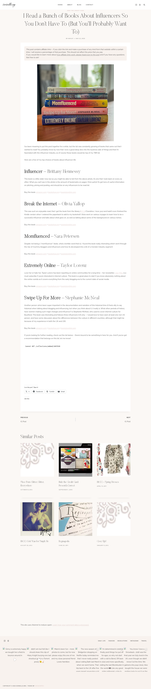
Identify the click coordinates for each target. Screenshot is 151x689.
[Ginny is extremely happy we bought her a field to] (15, 659)
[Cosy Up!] (113, 519)
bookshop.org (53, 192)
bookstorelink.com (68, 192)
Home (60, 5)
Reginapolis (64, 541)
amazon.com (41, 192)
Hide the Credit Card (75, 10)
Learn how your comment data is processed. (71, 625)
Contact (89, 5)
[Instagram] (136, 5)
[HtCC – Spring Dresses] (113, 460)
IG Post (24, 420)
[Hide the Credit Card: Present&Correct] (75, 460)
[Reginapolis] (75, 519)
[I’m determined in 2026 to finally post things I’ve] (112, 659)
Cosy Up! (101, 541)
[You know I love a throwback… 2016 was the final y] (136, 659)
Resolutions (122, 641)
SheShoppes (39, 686)
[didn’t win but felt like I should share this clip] (39, 659)
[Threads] (140, 5)
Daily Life (102, 641)
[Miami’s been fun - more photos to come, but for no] (63, 659)
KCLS (83, 211)
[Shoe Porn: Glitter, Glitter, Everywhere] (37, 460)
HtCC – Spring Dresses (108, 482)
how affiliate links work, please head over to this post (78, 55)
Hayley (70, 38)
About (69, 5)
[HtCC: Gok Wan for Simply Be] (37, 519)
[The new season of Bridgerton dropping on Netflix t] (88, 659)
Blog (79, 5)
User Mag (119, 273)
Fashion (111, 641)
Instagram (134, 641)
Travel (144, 641)
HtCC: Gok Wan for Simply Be (35, 541)
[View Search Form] (144, 4)
